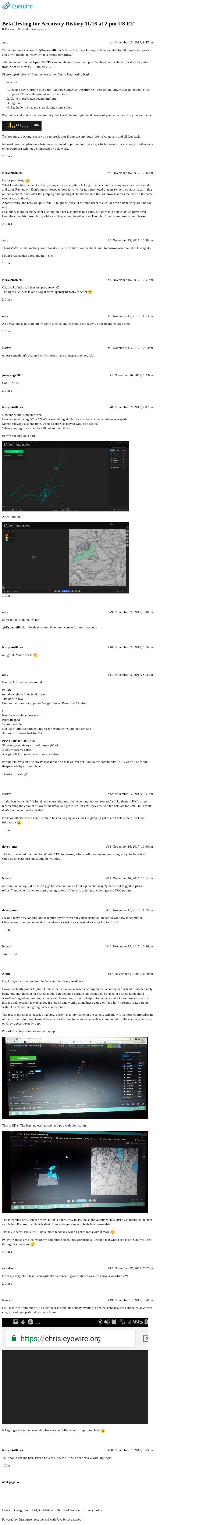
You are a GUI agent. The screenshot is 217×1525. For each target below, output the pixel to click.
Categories (21, 1510)
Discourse (25, 1519)
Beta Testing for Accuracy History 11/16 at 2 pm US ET (68, 24)
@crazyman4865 (65, 292)
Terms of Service (68, 1510)
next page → (10, 1482)
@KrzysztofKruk (50, 50)
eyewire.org (14, 148)
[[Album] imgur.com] (65, 476)
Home (6, 1510)
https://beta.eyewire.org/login (38, 98)
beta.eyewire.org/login (96, 1458)
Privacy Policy (93, 1510)
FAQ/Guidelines (42, 1510)
